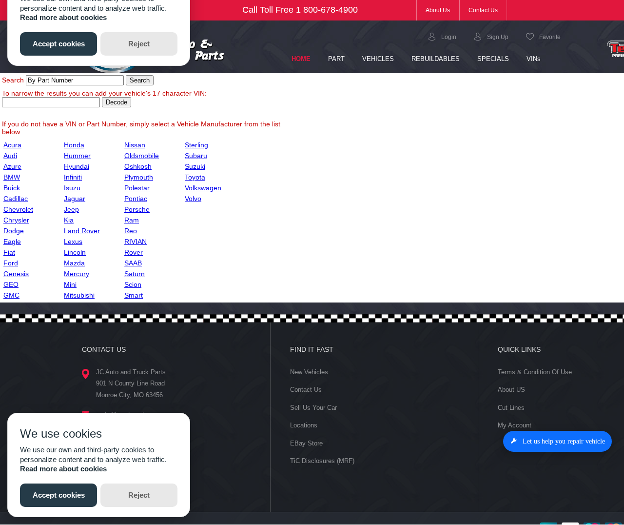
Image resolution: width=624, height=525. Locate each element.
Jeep (71, 209)
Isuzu (72, 188)
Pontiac (135, 198)
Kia (69, 220)
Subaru (196, 156)
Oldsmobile (141, 156)
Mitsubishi (79, 295)
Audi (10, 156)
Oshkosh (138, 166)
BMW (11, 177)
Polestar (137, 188)
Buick (11, 188)
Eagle (12, 241)
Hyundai (76, 166)
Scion (132, 284)
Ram (131, 220)
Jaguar (74, 198)
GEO (11, 284)
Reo (130, 231)
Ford (10, 263)
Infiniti (73, 177)
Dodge (13, 231)
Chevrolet (18, 209)
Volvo (193, 198)
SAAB (133, 263)
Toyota (195, 177)
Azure (12, 166)
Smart (133, 295)
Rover (133, 252)
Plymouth (138, 177)
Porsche (137, 209)
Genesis (16, 274)
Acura (12, 145)
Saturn (134, 274)
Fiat (9, 252)
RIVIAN (135, 241)
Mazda (74, 263)
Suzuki (195, 166)
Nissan (134, 145)
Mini (70, 284)
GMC (11, 295)
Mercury (76, 274)
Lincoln (75, 252)
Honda (74, 145)
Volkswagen (203, 188)
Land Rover (82, 231)
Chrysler (16, 220)
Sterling (196, 145)
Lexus (73, 241)
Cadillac (15, 198)
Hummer (77, 156)
